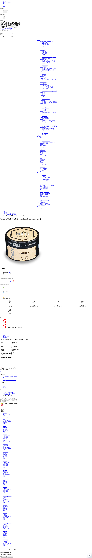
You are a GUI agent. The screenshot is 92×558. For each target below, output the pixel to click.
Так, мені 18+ (10, 556)
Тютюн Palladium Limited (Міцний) (49, 126)
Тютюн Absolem (43, 82)
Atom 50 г (44, 51)
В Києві (4, 419)
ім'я (1, 360)
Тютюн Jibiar (42, 76)
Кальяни (39, 136)
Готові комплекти (43, 138)
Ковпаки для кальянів (44, 192)
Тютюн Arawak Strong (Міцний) (49, 61)
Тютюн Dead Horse (44, 84)
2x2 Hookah (42, 139)
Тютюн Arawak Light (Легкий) (48, 60)
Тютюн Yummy (43, 103)
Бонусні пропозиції (41, 205)
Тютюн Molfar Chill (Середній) (48, 69)
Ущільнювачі (42, 197)
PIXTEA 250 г (45, 66)
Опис (4, 335)
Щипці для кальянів (44, 183)
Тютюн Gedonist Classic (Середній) (49, 55)
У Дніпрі (5, 415)
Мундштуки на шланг (44, 190)
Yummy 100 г (45, 104)
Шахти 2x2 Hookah (46, 141)
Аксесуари (39, 172)
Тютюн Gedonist (43, 54)
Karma (41, 154)
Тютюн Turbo (42, 92)
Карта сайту (5, 377)
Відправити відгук (4, 369)
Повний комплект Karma (47, 156)
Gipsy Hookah (42, 148)
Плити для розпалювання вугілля (47, 185)
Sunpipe (41, 162)
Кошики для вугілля (44, 187)
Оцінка (2, 368)
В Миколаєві (5, 424)
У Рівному (5, 428)
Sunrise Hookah (43, 163)
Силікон (44, 175)
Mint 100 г (44, 74)
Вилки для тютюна (44, 196)
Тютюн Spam (42, 113)
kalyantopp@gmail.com (7, 394)
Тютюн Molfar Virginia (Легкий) (49, 68)
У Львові (5, 423)
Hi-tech (41, 152)
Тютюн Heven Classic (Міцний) (48, 128)
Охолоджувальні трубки (45, 193)
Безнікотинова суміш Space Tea (46, 41)
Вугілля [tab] (2, 408)
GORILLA (42, 171)
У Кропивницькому (7, 421)
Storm (41, 161)
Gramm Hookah (43, 151)
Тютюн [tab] (2, 409)
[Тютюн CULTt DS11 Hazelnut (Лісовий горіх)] (22, 243)
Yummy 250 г (45, 105)
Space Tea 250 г (45, 44)
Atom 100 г (44, 52)
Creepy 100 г (44, 109)
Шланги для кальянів (44, 189)
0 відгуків (3, 278)
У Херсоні (5, 434)
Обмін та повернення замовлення (10, 376)
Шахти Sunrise (45, 164)
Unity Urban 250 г (46, 99)
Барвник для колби (44, 203)
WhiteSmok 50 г (45, 118)
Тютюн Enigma (43, 130)
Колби (41, 178)
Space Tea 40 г (45, 42)
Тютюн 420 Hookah (44, 88)
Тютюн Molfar (43, 67)
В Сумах (5, 429)
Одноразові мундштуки (45, 204)
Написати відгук (9, 278)
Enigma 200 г (45, 134)
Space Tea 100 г (45, 43)
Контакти (5, 4)
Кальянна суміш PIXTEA (45, 62)
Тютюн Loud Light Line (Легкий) (49, 79)
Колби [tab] (2, 410)
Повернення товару (7, 3)
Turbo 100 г (44, 93)
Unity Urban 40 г (45, 96)
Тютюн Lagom (43, 119)
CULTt (5, 371)
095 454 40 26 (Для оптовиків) (9, 393)
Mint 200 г (44, 75)
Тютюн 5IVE (42, 111)
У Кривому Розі (6, 420)
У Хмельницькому (7, 435)
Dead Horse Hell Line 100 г (47, 86)
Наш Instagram (40, 207)
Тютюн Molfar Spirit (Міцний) (48, 70)
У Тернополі (5, 430)
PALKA (41, 153)
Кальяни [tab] (2, 406)
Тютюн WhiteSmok (44, 117)
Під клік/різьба (45, 180)
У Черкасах (5, 436)
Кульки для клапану (44, 194)
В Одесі (4, 426)
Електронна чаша (46, 177)
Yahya (41, 137)
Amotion (41, 144)
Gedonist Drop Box (46, 58)
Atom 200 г (44, 53)
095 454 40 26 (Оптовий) (6, 29)
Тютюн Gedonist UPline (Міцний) (49, 57)
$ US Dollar (6, 10)
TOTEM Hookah (43, 168)
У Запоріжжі (5, 418)
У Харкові (5, 432)
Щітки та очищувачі (44, 186)
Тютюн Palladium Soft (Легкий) (48, 124)
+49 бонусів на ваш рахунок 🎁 (7, 281)
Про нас (4, 1)
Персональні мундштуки (45, 184)
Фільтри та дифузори (44, 198)
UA (2, 14)
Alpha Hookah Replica (44, 143)
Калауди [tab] (2, 411)
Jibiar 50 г (44, 77)
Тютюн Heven (43, 127)
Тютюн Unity (42, 95)
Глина (43, 176)
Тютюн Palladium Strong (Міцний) (49, 125)
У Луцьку (5, 422)
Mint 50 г (44, 72)
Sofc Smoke (42, 147)
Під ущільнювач (45, 179)
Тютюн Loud (42, 78)
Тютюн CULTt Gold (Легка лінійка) (49, 101)
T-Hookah (42, 170)
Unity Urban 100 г (46, 97)
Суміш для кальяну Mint (45, 71)
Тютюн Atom (42, 50)
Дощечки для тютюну (44, 200)
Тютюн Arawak (43, 59)
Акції (38, 206)
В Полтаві (5, 427)
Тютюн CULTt (43, 100)
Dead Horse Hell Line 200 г (47, 87)
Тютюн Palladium (43, 122)
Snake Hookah (42, 160)
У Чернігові (5, 438)
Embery (41, 146)
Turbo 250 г (44, 94)
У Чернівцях (5, 437)
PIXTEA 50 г (45, 63)
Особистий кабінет (7, 385)
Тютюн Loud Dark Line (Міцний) (49, 80)
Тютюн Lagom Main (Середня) (48, 120)
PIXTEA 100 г (45, 65)
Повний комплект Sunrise (47, 166)
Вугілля (38, 135)
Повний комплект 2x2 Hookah (48, 142)
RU (4, 16)
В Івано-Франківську (7, 414)
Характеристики (6, 336)
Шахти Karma (45, 155)
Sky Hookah (42, 159)
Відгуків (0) (5, 337)
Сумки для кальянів (44, 188)
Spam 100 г (44, 114)
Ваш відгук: (3, 365)
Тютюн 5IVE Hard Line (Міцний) (49, 112)
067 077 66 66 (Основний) (6, 28)
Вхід (2, 20)
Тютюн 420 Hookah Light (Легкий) (49, 90)
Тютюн (38, 40)
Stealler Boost (42, 150)
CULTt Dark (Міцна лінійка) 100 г (10, 214)
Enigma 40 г (44, 131)
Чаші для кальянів (43, 173)
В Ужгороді (5, 431)
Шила (41, 195)
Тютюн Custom (43, 46)
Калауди (41, 181)
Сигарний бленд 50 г (46, 85)
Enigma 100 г (45, 133)
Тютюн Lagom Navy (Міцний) (48, 121)
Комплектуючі (43, 201)
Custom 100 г (45, 48)
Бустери (41, 45)
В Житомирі (5, 417)
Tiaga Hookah (42, 167)
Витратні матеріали (41, 202)
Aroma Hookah (43, 145)
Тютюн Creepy (43, 107)
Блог (4, 6)
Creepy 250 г (44, 110)
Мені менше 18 (4, 556)
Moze (41, 158)
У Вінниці (5, 413)
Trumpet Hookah (43, 169)
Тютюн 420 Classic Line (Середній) (49, 91)
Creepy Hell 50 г (45, 108)
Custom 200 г (45, 49)
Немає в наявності (4, 284)
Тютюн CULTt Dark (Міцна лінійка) (49, 102)
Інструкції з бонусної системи (9, 380)
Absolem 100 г (45, 83)
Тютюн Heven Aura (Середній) (48, 129)
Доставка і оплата (7, 2)
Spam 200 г (44, 116)
